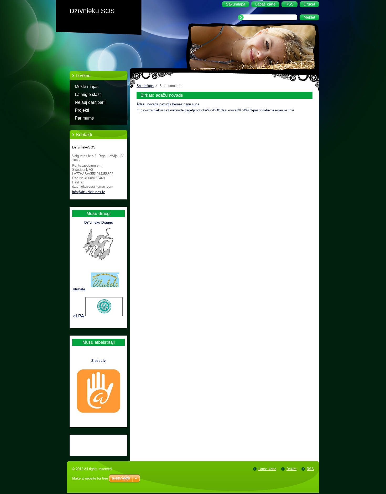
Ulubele (79, 289)
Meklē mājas (86, 86)
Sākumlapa (145, 86)
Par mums (84, 118)
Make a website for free (90, 478)
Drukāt (291, 469)
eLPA (78, 315)
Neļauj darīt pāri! (90, 102)
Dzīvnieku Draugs (98, 222)
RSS (310, 469)
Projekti (82, 110)
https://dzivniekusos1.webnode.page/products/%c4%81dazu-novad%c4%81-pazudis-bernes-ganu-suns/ (215, 110)
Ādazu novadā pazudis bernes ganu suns (168, 104)
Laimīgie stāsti (88, 94)
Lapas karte (267, 469)
